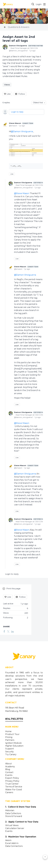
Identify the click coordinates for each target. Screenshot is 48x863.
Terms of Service (13, 787)
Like (9, 94)
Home (8, 731)
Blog (7, 769)
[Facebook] (4, 631)
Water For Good (13, 789)
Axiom (8, 840)
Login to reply (17, 112)
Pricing (8, 737)
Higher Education (14, 746)
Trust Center (12, 784)
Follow (21, 94)
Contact (9, 772)
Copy (39, 166)
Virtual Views (11, 825)
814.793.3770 (14, 718)
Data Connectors (14, 846)
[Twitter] (8, 631)
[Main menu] (44, 4)
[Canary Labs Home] (24, 657)
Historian (9, 810)
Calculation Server (14, 828)
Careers (9, 792)
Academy (10, 766)
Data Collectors (13, 813)
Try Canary (10, 754)
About (8, 763)
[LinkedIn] (12, 631)
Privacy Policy (12, 781)
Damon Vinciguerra (26, 46)
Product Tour (12, 734)
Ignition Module (13, 743)
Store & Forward (13, 816)
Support (9, 749)
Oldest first (38, 102)
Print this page (13, 588)
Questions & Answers (18, 27)
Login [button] (38, 4)
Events (8, 775)
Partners (9, 740)
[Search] (33, 4)
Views (7, 85)
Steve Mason (21, 123)
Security (9, 752)
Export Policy (12, 778)
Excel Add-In (11, 843)
